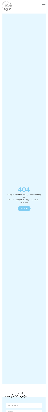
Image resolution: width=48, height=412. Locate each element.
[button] (44, 5)
